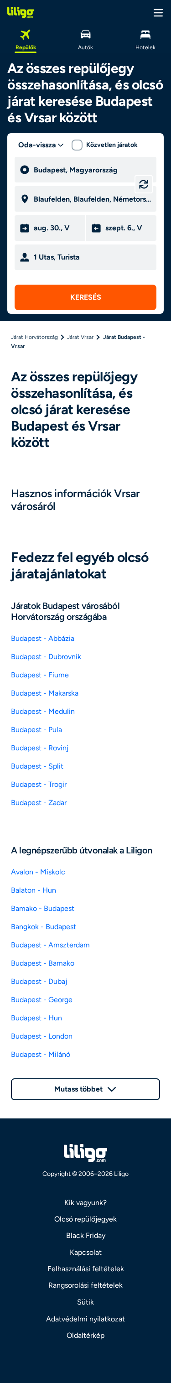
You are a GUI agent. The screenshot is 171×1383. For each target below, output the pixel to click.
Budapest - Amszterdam (50, 945)
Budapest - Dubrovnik (46, 656)
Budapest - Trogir (39, 784)
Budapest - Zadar (39, 802)
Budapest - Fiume (40, 675)
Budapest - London (42, 1036)
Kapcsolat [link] (86, 1252)
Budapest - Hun (36, 1018)
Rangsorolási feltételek (85, 1285)
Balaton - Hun (33, 890)
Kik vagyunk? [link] (85, 1202)
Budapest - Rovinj (39, 747)
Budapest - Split (37, 766)
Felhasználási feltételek (85, 1268)
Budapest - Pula (36, 729)
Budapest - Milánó (40, 1054)
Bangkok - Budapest (43, 926)
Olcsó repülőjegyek (85, 1219)
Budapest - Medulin (43, 711)
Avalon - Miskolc (38, 872)
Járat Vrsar (80, 337)
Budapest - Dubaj (39, 981)
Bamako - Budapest (42, 908)
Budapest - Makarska (44, 693)
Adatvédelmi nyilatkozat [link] (85, 1319)
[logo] (20, 12)
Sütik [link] (85, 1302)
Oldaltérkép (85, 1335)
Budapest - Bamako (42, 963)
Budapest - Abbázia (42, 638)
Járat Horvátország (34, 337)
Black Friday (85, 1235)
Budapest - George (42, 999)
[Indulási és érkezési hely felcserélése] (144, 184)
